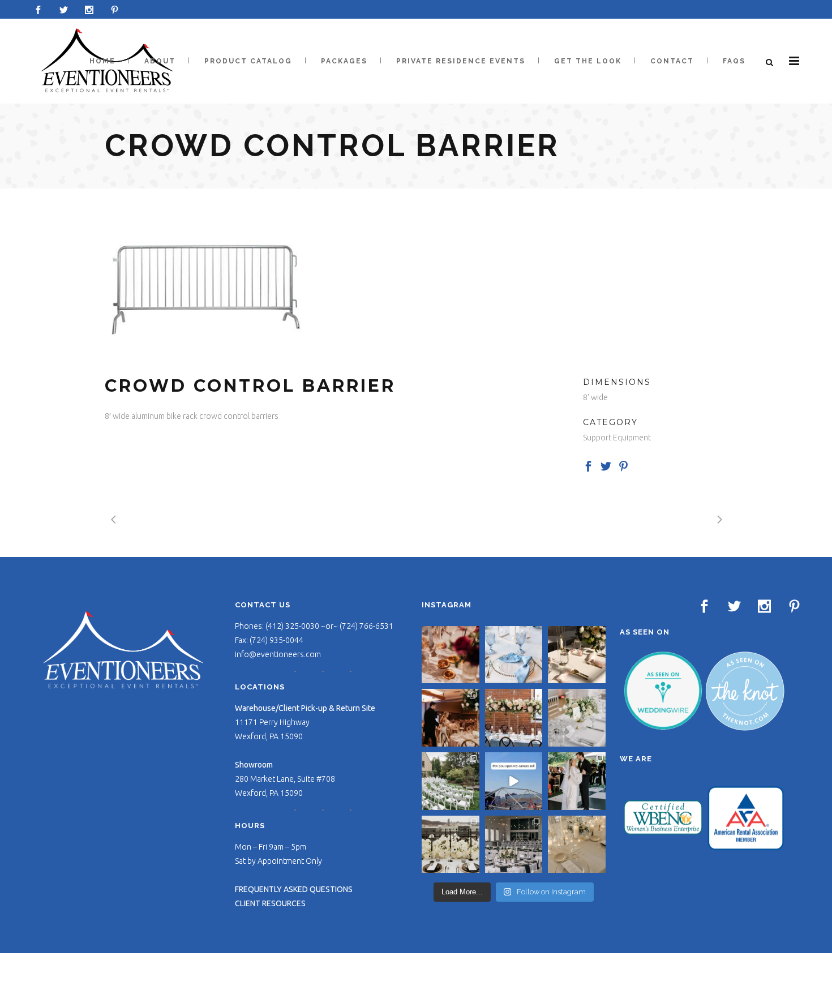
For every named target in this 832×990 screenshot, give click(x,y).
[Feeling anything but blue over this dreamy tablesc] (514, 655)
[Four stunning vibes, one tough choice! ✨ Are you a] (514, 844)
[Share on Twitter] (606, 465)
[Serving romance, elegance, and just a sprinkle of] (514, 718)
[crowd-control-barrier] (204, 281)
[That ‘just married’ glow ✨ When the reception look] (450, 718)
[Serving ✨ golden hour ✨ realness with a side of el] (577, 655)
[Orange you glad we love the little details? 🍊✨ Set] (450, 655)
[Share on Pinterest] (623, 465)
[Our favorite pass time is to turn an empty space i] (577, 781)
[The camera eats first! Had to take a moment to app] (577, 844)
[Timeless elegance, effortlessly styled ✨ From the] (577, 718)
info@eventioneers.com (278, 654)
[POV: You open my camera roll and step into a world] (514, 781)
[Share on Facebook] (588, 465)
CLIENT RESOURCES (270, 903)
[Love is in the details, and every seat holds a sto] (450, 781)
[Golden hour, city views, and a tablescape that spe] (450, 844)
